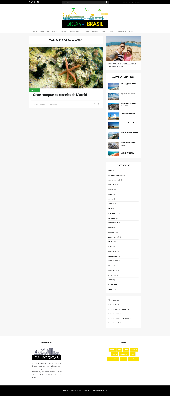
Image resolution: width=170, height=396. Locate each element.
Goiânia (111, 227)
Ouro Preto (112, 251)
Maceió (104, 31)
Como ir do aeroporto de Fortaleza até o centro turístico (128, 144)
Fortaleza (85, 31)
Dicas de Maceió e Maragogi (118, 309)
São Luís (111, 280)
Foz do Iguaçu (113, 223)
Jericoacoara (113, 237)
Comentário (53, 104)
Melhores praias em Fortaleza (129, 132)
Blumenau (112, 185)
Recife (110, 265)
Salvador (132, 31)
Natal (111, 31)
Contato (137, 2)
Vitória (110, 289)
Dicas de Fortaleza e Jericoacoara (120, 318)
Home (35, 31)
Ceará (126, 349)
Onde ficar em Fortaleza (128, 113)
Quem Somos (127, 2)
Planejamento (113, 256)
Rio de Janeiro (121, 31)
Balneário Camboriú (115, 175)
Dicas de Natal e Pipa (115, 323)
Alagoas (112, 349)
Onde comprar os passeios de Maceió (60, 95)
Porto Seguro (113, 261)
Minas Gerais (123, 354)
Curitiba (63, 31)
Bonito (110, 189)
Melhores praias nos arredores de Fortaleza (127, 153)
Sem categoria (113, 284)
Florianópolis (74, 31)
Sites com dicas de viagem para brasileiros (128, 84)
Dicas (42, 31)
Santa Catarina (134, 359)
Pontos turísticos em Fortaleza (129, 123)
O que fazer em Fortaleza (128, 94)
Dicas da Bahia (113, 305)
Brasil (110, 194)
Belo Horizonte (52, 31)
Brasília (111, 199)
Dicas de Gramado (114, 314)
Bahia (110, 170)
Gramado (95, 31)
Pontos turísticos (113, 359)
